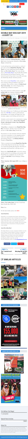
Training (4, 31)
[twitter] (10, 7)
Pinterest (21, 243)
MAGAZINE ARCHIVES (6, 44)
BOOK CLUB (4, 41)
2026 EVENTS (5, 38)
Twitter (14, 243)
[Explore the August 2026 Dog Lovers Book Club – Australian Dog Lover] (14, 373)
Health (3, 28)
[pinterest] (15, 7)
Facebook (7, 243)
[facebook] (8, 7)
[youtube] (20, 7)
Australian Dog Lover (13, 437)
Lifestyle (4, 34)
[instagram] (13, 7)
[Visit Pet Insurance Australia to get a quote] (14, 22)
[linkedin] (17, 7)
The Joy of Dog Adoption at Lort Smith (10, 1)
